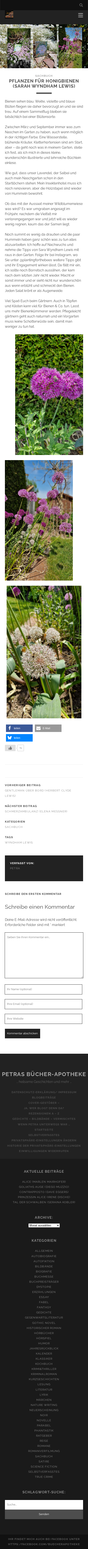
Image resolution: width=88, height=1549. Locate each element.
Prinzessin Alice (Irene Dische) (44, 1197)
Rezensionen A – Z (44, 1113)
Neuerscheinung (44, 1410)
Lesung (44, 1384)
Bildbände (44, 1266)
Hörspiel (43, 1338)
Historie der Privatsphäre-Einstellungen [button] (44, 1145)
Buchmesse (44, 1276)
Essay (44, 1297)
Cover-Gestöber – (44, 1102)
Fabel (44, 1302)
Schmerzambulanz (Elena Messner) (36, 811)
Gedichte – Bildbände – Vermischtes (43, 1118)
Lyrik (44, 1394)
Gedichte (44, 1312)
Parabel (44, 1425)
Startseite (44, 1129)
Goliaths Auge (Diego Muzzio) (44, 1186)
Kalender (44, 1353)
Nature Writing (44, 1405)
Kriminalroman (44, 1374)
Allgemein (44, 1250)
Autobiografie (44, 1256)
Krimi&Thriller (44, 1369)
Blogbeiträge (44, 1097)
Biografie (44, 1271)
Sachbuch (44, 75)
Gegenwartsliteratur (44, 1317)
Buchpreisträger (44, 1281)
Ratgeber (44, 1435)
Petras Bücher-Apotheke (44, 1074)
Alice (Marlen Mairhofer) (44, 1181)
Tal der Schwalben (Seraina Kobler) (44, 1202)
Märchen (44, 1399)
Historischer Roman (44, 1328)
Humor (44, 1343)
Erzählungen (44, 1292)
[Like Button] (10, 748)
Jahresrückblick (44, 1348)
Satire (44, 1461)
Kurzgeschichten (44, 1379)
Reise (44, 1440)
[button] (19, 728)
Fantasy (44, 1307)
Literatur (44, 1389)
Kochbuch (44, 1363)
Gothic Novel (44, 1322)
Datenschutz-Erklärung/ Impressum (44, 1092)
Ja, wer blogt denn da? (44, 1108)
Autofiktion (44, 1261)
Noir (44, 1415)
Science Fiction (44, 1466)
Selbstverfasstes (44, 1135)
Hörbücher (44, 1333)
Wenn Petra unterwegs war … (44, 1124)
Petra (15, 868)
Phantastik (44, 1430)
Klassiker (44, 1358)
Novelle (44, 1420)
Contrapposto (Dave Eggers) (44, 1192)
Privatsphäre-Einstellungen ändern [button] (44, 1140)
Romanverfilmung (44, 1451)
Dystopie (44, 1286)
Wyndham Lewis (19, 842)
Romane (44, 1446)
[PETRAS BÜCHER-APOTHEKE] (9, 16)
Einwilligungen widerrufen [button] (44, 1151)
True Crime (44, 1476)
